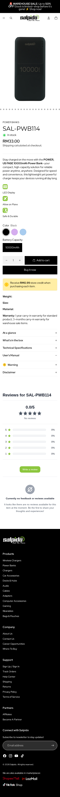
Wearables (8, 610)
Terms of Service (11, 696)
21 (50, 109)
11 (21, 109)
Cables (6, 590)
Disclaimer (9, 372)
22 (53, 109)
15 (33, 109)
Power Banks (9, 565)
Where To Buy (10, 648)
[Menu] (4, 18)
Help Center (9, 676)
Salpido (13, 764)
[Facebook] (5, 756)
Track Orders (9, 671)
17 (39, 109)
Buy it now (30, 270)
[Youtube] (16, 756)
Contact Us (8, 638)
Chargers (7, 570)
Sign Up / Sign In (11, 666)
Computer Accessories (14, 600)
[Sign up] (53, 745)
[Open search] (11, 18)
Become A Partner (12, 719)
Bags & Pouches (11, 616)
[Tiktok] (22, 756)
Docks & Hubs (10, 580)
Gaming (7, 605)
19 (44, 109)
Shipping (7, 681)
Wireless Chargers (12, 560)
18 (41, 109)
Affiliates (7, 714)
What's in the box (13, 340)
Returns (7, 686)
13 (27, 109)
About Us (7, 633)
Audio (6, 585)
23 (56, 109)
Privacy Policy (10, 691)
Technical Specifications (17, 348)
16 (35, 109)
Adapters (7, 595)
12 (24, 109)
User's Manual (11, 355)
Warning (13, 365)
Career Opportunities (14, 643)
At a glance (9, 333)
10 (18, 109)
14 (30, 109)
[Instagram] (10, 756)
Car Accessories (11, 575)
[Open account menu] (48, 18)
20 (47, 109)
